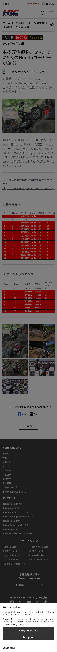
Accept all (28, 637)
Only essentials (28, 630)
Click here (32, 621)
